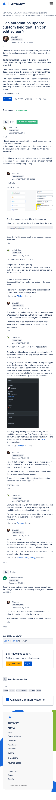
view (39, 690)
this (43, 439)
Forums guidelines (14, 736)
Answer (7, 99)
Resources (11, 749)
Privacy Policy (13, 771)
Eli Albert (14, 37)
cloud (12, 690)
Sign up (15, 641)
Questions (42, 13)
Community (18, 3)
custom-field (21, 690)
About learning (13, 745)
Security (11, 779)
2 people (20, 523)
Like (8, 243)
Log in (6, 641)
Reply (5, 562)
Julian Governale (16, 577)
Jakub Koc (13, 127)
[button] (30, 200)
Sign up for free (13, 663)
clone (5, 690)
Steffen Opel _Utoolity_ (26, 557)
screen (32, 690)
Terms (10, 775)
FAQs (10, 732)
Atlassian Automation (28, 13)
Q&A (16, 13)
